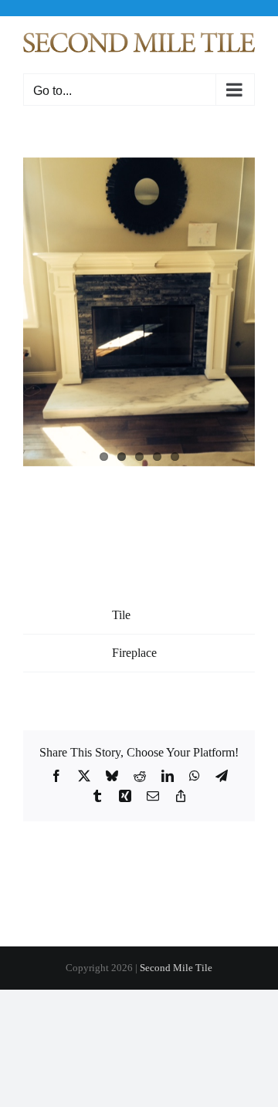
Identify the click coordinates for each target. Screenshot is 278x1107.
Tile (121, 614)
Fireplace (134, 652)
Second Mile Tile (176, 967)
